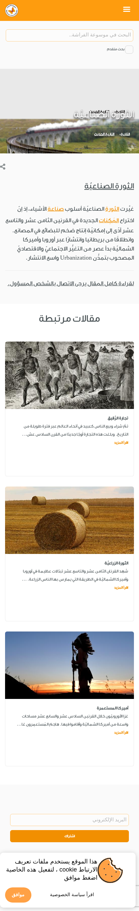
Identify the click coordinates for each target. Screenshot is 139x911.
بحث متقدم (115, 49)
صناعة (56, 209)
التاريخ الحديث (104, 134)
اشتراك (69, 836)
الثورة (112, 209)
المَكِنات (109, 220)
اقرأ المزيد (121, 443)
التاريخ (125, 134)
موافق (18, 894)
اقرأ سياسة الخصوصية (72, 894)
